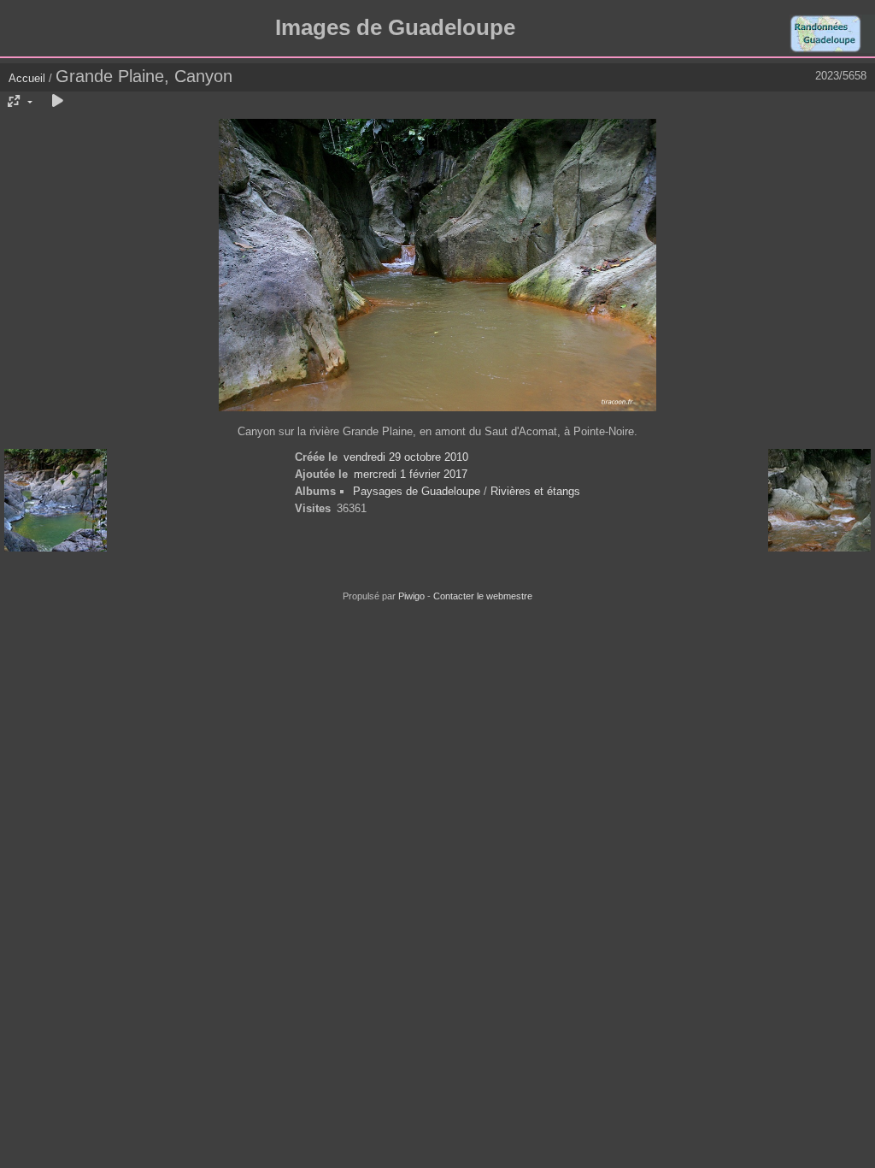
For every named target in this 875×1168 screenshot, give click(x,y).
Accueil (27, 78)
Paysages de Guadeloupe (416, 491)
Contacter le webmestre (482, 596)
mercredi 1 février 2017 (410, 474)
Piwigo (411, 596)
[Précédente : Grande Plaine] (55, 501)
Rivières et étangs (535, 491)
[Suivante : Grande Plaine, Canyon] (819, 501)
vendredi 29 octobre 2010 (406, 457)
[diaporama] (57, 101)
